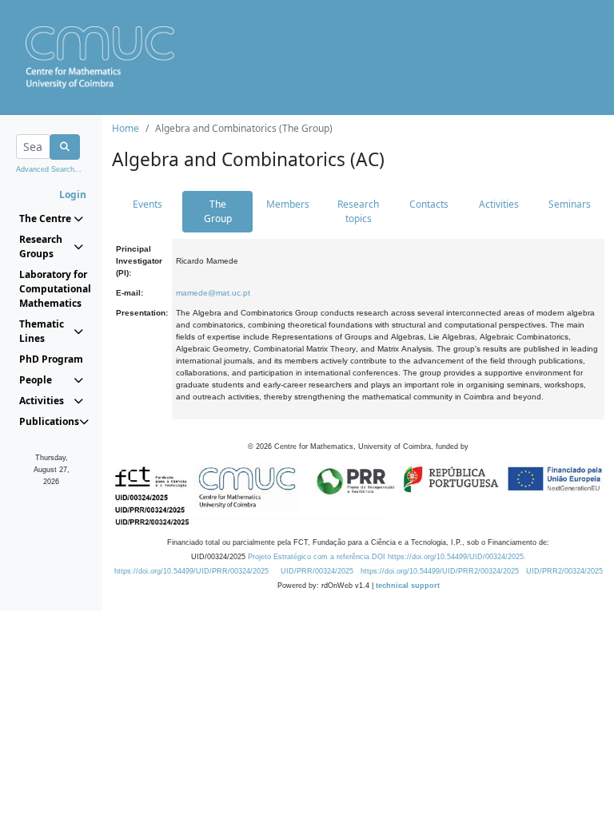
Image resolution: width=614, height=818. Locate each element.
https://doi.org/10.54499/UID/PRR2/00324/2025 (440, 571)
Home (125, 128)
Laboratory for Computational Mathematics (51, 289)
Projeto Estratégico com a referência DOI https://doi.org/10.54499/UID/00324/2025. (387, 557)
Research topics (358, 211)
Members (287, 204)
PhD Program (51, 359)
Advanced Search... (49, 169)
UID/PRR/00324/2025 (317, 571)
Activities (499, 204)
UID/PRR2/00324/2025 (564, 571)
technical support (408, 586)
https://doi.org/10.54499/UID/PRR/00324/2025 (191, 571)
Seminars (569, 204)
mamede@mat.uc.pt (213, 292)
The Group (218, 211)
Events (147, 204)
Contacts (429, 204)
